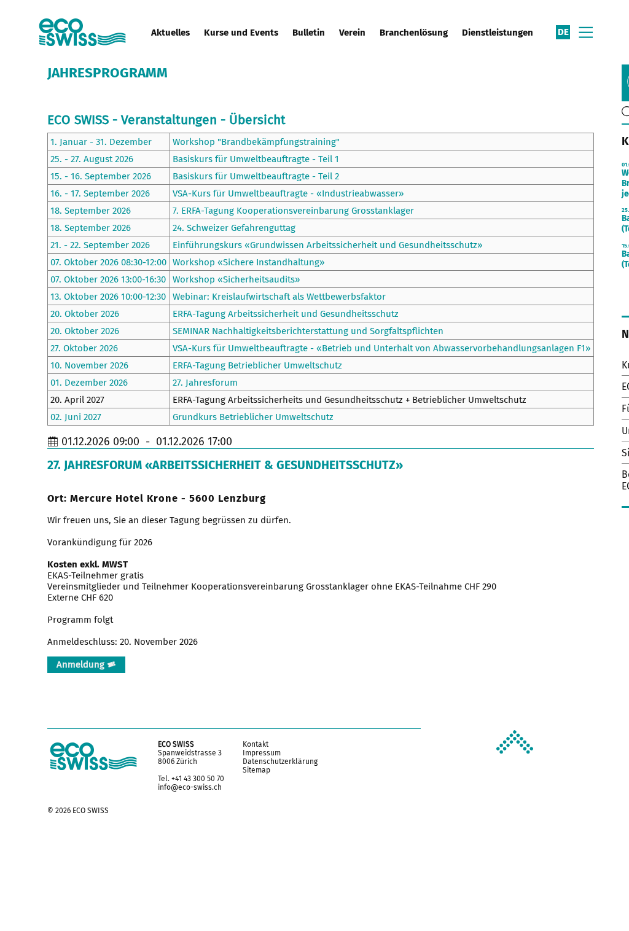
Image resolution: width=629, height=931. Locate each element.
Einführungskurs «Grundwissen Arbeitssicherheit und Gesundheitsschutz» (327, 245)
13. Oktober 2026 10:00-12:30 (108, 296)
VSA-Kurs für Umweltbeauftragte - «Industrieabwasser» (288, 193)
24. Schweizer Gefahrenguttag (234, 227)
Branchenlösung (414, 32)
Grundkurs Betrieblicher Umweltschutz (253, 417)
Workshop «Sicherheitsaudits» (236, 279)
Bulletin (308, 32)
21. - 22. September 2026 (100, 245)
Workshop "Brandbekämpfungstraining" (256, 141)
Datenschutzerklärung (280, 761)
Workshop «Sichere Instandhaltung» (248, 262)
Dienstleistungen (497, 32)
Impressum (262, 753)
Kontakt (255, 744)
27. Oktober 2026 (84, 348)
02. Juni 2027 (75, 417)
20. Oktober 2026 (84, 313)
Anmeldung (82, 664)
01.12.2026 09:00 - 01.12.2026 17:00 (146, 441)
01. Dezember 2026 (89, 382)
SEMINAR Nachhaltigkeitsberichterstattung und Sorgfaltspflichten (308, 331)
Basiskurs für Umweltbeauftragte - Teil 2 (256, 176)
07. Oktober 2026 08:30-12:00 (108, 262)
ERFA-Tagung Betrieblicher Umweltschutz (257, 365)
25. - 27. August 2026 (91, 159)
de (563, 31)
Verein (352, 32)
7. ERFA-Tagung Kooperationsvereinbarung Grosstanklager (293, 210)
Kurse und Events (241, 32)
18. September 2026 (90, 210)
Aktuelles (170, 32)
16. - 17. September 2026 (100, 193)
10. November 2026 (89, 365)
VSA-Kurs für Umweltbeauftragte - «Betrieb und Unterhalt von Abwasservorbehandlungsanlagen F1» (381, 348)
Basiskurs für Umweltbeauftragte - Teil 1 (256, 159)
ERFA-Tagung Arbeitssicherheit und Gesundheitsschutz (286, 313)
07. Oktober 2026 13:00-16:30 (108, 279)
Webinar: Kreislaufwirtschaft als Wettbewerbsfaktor (279, 296)
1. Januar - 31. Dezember (101, 141)
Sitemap (256, 770)
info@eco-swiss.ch (190, 787)
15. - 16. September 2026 (100, 176)
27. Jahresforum (205, 382)
